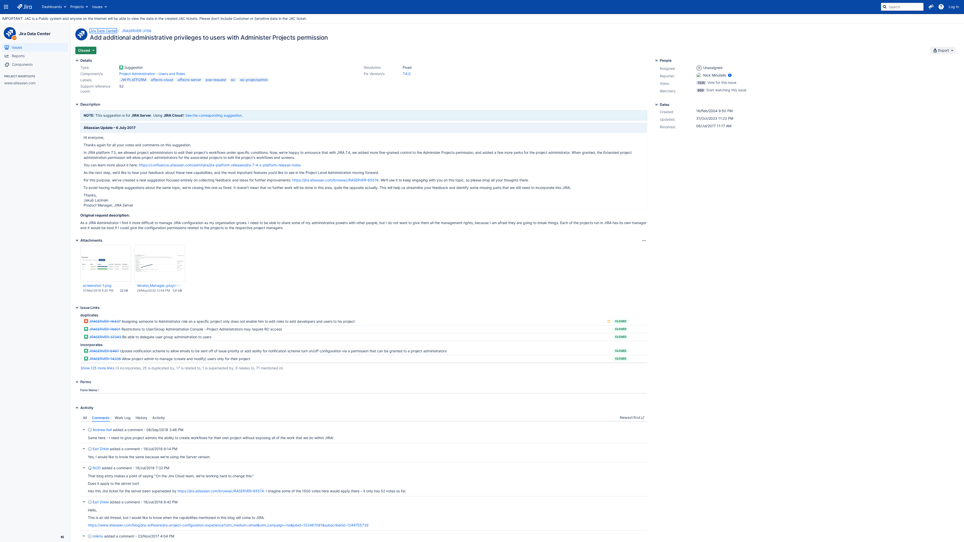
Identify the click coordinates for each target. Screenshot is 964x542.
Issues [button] (97, 7)
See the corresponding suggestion (213, 115)
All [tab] (85, 418)
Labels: (86, 80)
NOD (97, 468)
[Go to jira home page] (24, 7)
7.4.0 (407, 74)
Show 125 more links (97, 368)
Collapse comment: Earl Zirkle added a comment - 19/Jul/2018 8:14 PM (84, 449)
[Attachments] (77, 240)
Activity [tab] (158, 418)
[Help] (941, 7)
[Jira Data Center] (10, 33)
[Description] (77, 104)
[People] (656, 60)
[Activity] (77, 408)
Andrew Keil (102, 430)
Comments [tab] (101, 418)
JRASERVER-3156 (136, 31)
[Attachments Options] (644, 241)
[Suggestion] (121, 67)
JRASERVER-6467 (104, 351)
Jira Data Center (34, 34)
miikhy (98, 536)
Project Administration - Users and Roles (152, 74)
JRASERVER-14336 (105, 359)
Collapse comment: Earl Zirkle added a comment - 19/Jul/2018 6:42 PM (84, 502)
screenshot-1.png (97, 285)
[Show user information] (730, 75)
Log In (954, 7)
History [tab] (141, 418)
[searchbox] (902, 7)
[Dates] (656, 104)
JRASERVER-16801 (104, 329)
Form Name (88, 390)
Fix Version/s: (374, 74)
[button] (6, 7)
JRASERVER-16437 (105, 321)
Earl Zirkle (101, 449)
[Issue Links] (77, 307)
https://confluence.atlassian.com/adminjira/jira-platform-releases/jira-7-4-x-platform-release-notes (220, 165)
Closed (620, 321)
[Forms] (77, 382)
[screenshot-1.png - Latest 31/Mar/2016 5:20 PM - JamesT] (106, 263)
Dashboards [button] (52, 7)
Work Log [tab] (123, 418)
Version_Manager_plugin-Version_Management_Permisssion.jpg (159, 285)
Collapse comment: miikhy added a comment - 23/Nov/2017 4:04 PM (84, 536)
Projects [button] (77, 7)
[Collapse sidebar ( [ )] (62, 537)
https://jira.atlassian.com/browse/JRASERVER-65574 (335, 180)
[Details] (77, 60)
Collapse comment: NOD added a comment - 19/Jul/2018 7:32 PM (84, 468)
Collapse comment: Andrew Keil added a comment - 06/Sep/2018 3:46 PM (84, 430)
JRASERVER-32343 (105, 337)
